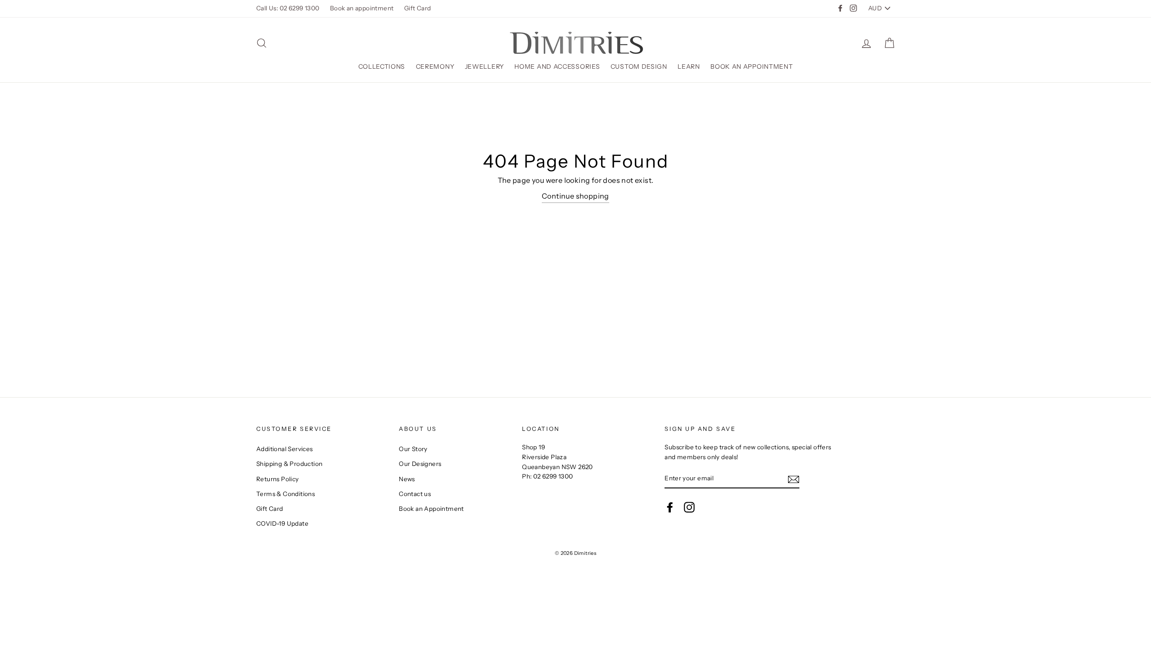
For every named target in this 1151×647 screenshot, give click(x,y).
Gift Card (417, 8)
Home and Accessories (557, 66)
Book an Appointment (751, 66)
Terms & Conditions (285, 493)
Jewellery (484, 66)
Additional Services (284, 448)
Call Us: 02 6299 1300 (287, 8)
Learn (689, 66)
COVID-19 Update (282, 523)
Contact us (415, 493)
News (407, 479)
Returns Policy (277, 479)
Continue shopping (575, 195)
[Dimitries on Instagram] (689, 507)
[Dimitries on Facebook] (670, 507)
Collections (382, 66)
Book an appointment (362, 8)
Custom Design (639, 66)
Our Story (413, 448)
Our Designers (420, 463)
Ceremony (435, 66)
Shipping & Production (289, 463)
